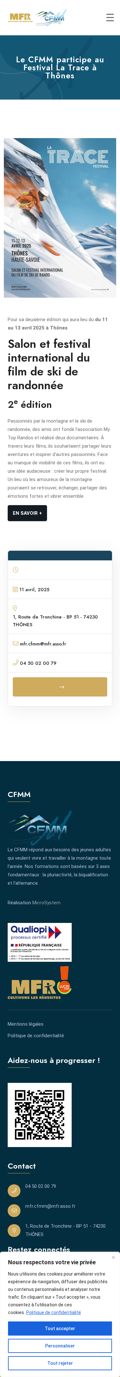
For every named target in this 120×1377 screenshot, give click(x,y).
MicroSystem (46, 903)
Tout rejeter (60, 1363)
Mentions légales (26, 1024)
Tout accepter (60, 1328)
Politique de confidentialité (53, 1312)
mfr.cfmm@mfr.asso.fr (50, 1206)
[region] (60, 1314)
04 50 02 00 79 (40, 1186)
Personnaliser (60, 1345)
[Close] (113, 1257)
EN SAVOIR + (27, 513)
